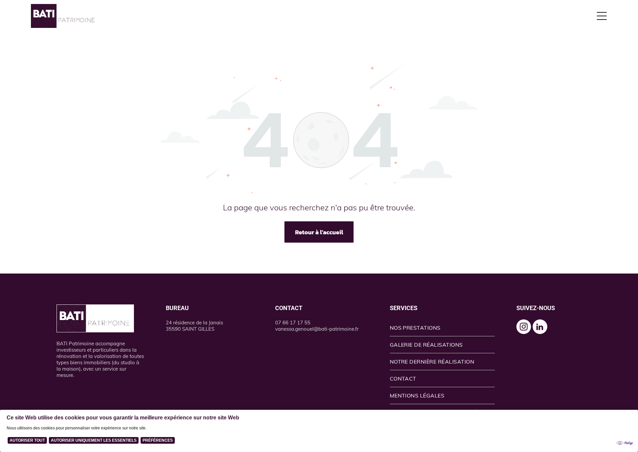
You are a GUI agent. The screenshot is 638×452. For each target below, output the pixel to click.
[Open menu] (602, 16)
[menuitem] (442, 327)
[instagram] (523, 327)
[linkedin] (540, 327)
